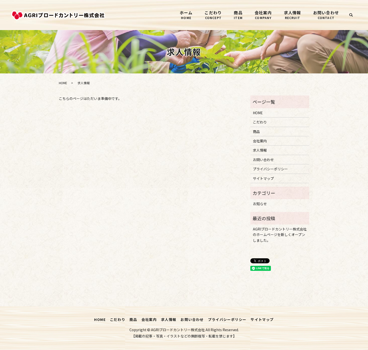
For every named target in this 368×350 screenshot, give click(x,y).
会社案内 (263, 15)
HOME (63, 83)
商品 (238, 15)
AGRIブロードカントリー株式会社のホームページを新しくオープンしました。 (280, 234)
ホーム (186, 15)
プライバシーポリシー (270, 168)
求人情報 (292, 15)
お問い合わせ (326, 15)
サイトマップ (263, 178)
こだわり (213, 15)
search (351, 15)
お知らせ (260, 203)
